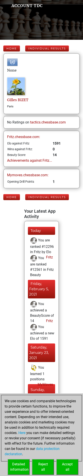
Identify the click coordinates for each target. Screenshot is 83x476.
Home (11, 48)
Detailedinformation (19, 467)
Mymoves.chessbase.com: (27, 175)
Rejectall (43, 467)
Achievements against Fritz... (29, 160)
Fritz (49, 257)
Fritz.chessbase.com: (23, 137)
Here (21, 433)
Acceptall (67, 467)
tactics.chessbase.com (48, 122)
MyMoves (45, 384)
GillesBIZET (17, 100)
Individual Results (47, 48)
